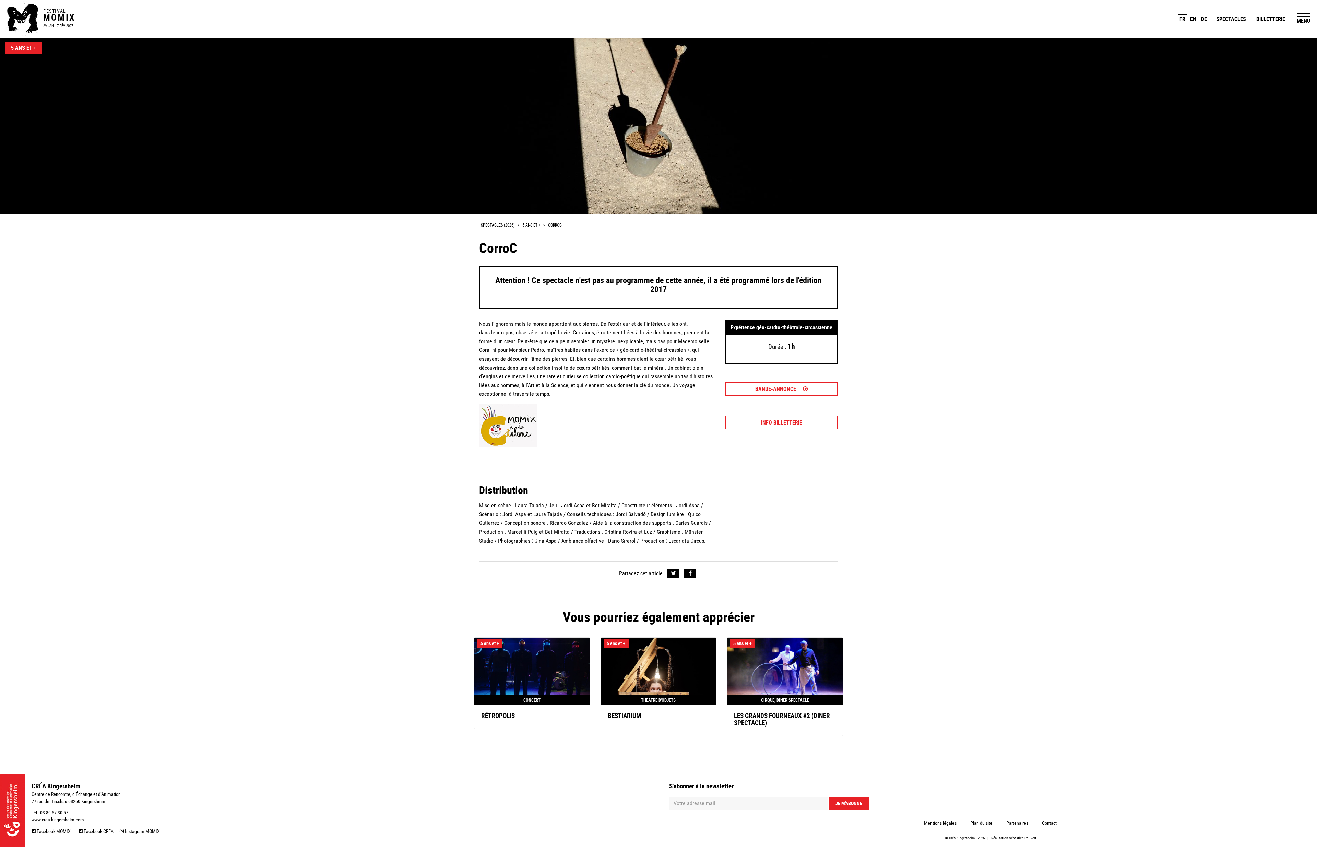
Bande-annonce (776, 389)
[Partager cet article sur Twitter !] (673, 573)
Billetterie (1270, 19)
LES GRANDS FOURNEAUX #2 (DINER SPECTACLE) (782, 719)
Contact (1049, 823)
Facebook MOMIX (53, 831)
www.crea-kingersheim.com (58, 819)
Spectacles (1231, 19)
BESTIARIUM (624, 715)
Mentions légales (940, 823)
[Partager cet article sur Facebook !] (690, 573)
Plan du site (981, 823)
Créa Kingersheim (962, 838)
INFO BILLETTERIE (781, 422)
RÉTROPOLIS (498, 715)
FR (1182, 19)
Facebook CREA (98, 831)
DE (1204, 19)
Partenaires (1017, 823)
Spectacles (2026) (498, 225)
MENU (1303, 20)
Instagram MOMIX (142, 831)
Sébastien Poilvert (1022, 838)
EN (1193, 19)
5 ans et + (23, 47)
